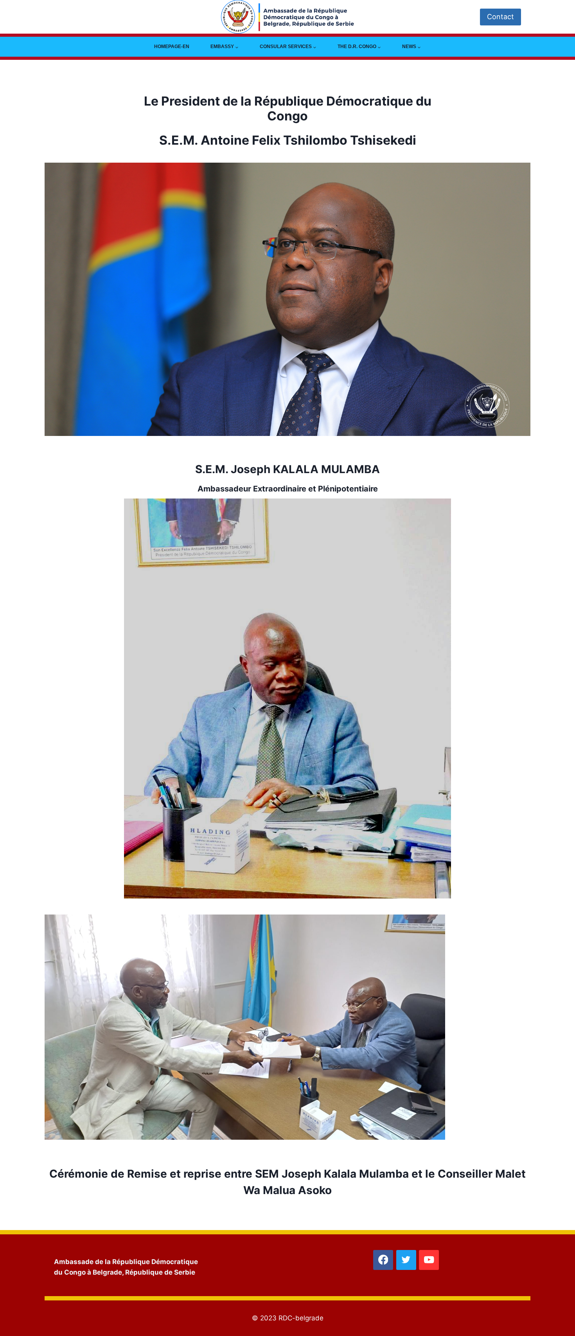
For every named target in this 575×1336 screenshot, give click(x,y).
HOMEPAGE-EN (171, 46)
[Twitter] (406, 1260)
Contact (500, 17)
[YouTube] (429, 1260)
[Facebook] (383, 1260)
